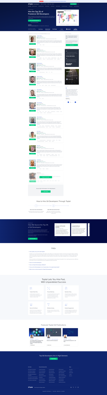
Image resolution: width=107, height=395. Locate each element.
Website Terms (59, 391)
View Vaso (32, 97)
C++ (49, 72)
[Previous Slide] (68, 102)
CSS (56, 140)
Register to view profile (45, 177)
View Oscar (32, 139)
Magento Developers (52, 380)
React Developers (47, 6)
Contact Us (70, 371)
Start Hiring (46, 191)
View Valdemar (32, 84)
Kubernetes (58, 111)
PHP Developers (70, 6)
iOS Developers (51, 374)
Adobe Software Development (40, 141)
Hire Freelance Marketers (31, 372)
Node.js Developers (52, 382)
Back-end (69, 339)
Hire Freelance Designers (31, 371)
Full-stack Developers (42, 369)
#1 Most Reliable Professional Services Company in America (58, 1)
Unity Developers (61, 380)
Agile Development (53, 85)
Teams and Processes (54, 339)
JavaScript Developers (34, 6)
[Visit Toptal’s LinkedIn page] (71, 387)
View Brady (32, 71)
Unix (58, 155)
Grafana (41, 155)
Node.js (53, 141)
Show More (38, 43)
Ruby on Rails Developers (62, 375)
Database (53, 154)
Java (40, 85)
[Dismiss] (78, 1)
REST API (47, 141)
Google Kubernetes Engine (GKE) (53, 155)
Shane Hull (38, 145)
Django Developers (42, 382)
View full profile (32, 38)
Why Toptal (70, 369)
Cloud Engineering (53, 111)
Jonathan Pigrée (39, 35)
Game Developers (51, 371)
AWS (61, 111)
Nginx (38, 155)
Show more (67, 96)
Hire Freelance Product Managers (33, 378)
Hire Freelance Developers (32, 369)
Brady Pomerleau (39, 63)
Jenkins (40, 44)
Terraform (41, 112)
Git (37, 44)
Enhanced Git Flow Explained (52, 340)
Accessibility (62, 391)
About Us (70, 375)
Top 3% (38, 11)
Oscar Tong (38, 131)
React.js (59, 140)
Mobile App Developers (42, 375)
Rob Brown (38, 48)
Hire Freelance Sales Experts (32, 380)
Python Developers (58, 6)
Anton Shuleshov (39, 102)
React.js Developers (61, 374)
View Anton (32, 110)
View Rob (32, 57)
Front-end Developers (42, 371)
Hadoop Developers (52, 372)
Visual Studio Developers (64, 6)
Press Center (71, 372)
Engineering (32, 339)
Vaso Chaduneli (39, 89)
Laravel (43, 98)
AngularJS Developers (76, 6)
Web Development (49, 140)
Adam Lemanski (39, 116)
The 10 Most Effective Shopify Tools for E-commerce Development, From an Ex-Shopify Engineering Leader (36, 342)
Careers (70, 374)
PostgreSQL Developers (41, 6)
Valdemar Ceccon (39, 76)
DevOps (46, 85)
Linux (43, 111)
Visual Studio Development (42, 140)
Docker (43, 44)
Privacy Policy (54, 391)
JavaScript (53, 140)
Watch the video (70, 79)
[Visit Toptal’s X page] (73, 387)
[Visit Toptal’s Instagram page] (78, 387)
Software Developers (42, 372)
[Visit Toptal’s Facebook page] (76, 387)
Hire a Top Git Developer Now (34, 20)
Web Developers (41, 374)
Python (46, 72)
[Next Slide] (75, 102)
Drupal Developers (51, 369)
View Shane (32, 153)
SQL (51, 72)
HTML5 (50, 141)
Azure (38, 112)
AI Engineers (41, 377)
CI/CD (49, 85)
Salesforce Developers (62, 377)
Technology (36, 339)
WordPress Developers (62, 382)
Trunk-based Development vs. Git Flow (70, 341)
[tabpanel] (72, 94)
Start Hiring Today (32, 238)
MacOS (44, 155)
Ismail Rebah (39, 159)
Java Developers (52, 6)
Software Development (42, 72)
